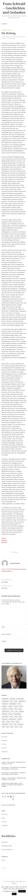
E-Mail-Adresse (6, 634)
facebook (4, 542)
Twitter (3, 538)
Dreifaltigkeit (12, 703)
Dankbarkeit (22, 701)
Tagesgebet (5, 724)
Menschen (4, 719)
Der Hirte (4, 744)
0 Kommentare (11, 38)
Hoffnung (4, 714)
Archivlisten (4, 825)
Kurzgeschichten (6, 30)
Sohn (13, 721)
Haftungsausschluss (6, 846)
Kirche (10, 714)
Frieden (16, 706)
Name (3, 627)
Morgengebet (12, 719)
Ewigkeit (4, 706)
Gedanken (4, 709)
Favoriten (4, 821)
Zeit (21, 726)
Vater (15, 724)
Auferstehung (20, 698)
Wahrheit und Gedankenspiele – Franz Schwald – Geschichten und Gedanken (11, 783)
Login (3, 860)
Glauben (11, 709)
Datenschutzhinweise (7, 849)
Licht (16, 716)
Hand (20, 709)
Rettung (15, 552)
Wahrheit (20, 724)
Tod (11, 724)
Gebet (21, 706)
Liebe (20, 716)
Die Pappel (4, 582)
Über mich (4, 814)
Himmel (22, 711)
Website (3, 641)
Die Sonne (4, 588)
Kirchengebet (17, 714)
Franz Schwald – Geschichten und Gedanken (14, 8)
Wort (11, 726)
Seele (3, 721)
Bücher (3, 818)
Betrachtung (5, 701)
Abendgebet (5, 698)
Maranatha (4, 736)
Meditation (4, 740)
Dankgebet (5, 703)
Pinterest (4, 540)
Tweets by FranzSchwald (8, 805)
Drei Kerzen (14, 769)
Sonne (17, 721)
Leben (11, 716)
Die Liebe (4, 748)
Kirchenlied (5, 716)
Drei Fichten (14, 774)
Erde (19, 703)
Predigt (20, 719)
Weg (3, 726)
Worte (16, 726)
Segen (8, 721)
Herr (12, 711)
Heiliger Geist (5, 711)
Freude (10, 706)
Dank (15, 701)
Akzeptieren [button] (22, 891)
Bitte (11, 701)
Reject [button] (14, 894)
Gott (16, 709)
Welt (7, 726)
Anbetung (12, 698)
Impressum (4, 842)
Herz (16, 711)
